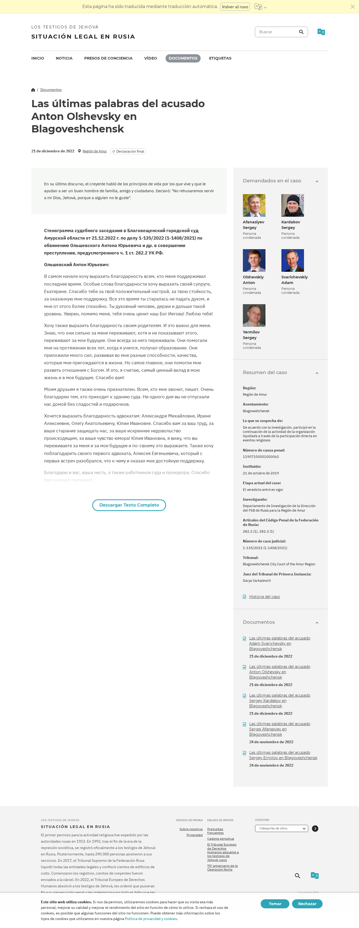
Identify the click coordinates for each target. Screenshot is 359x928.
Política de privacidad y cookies (151, 918)
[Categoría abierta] (315, 828)
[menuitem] (37, 58)
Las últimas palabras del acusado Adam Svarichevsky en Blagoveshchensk (279, 643)
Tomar (275, 903)
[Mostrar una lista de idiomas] (260, 7)
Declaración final (130, 151)
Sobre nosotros (191, 829)
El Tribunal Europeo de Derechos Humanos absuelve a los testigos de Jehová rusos (223, 852)
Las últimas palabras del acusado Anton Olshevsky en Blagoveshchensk (279, 672)
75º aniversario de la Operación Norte (222, 867)
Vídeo (150, 58)
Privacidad (195, 835)
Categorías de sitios (273, 828)
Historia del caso (264, 597)
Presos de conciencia (108, 58)
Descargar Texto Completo (129, 505)
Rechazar (307, 903)
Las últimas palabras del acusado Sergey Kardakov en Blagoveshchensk (279, 700)
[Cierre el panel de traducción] (353, 7)
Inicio (37, 58)
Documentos (183, 58)
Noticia (64, 58)
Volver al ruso (235, 6)
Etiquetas (220, 58)
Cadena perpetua (220, 839)
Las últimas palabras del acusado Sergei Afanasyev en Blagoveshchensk (279, 729)
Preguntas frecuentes (215, 831)
